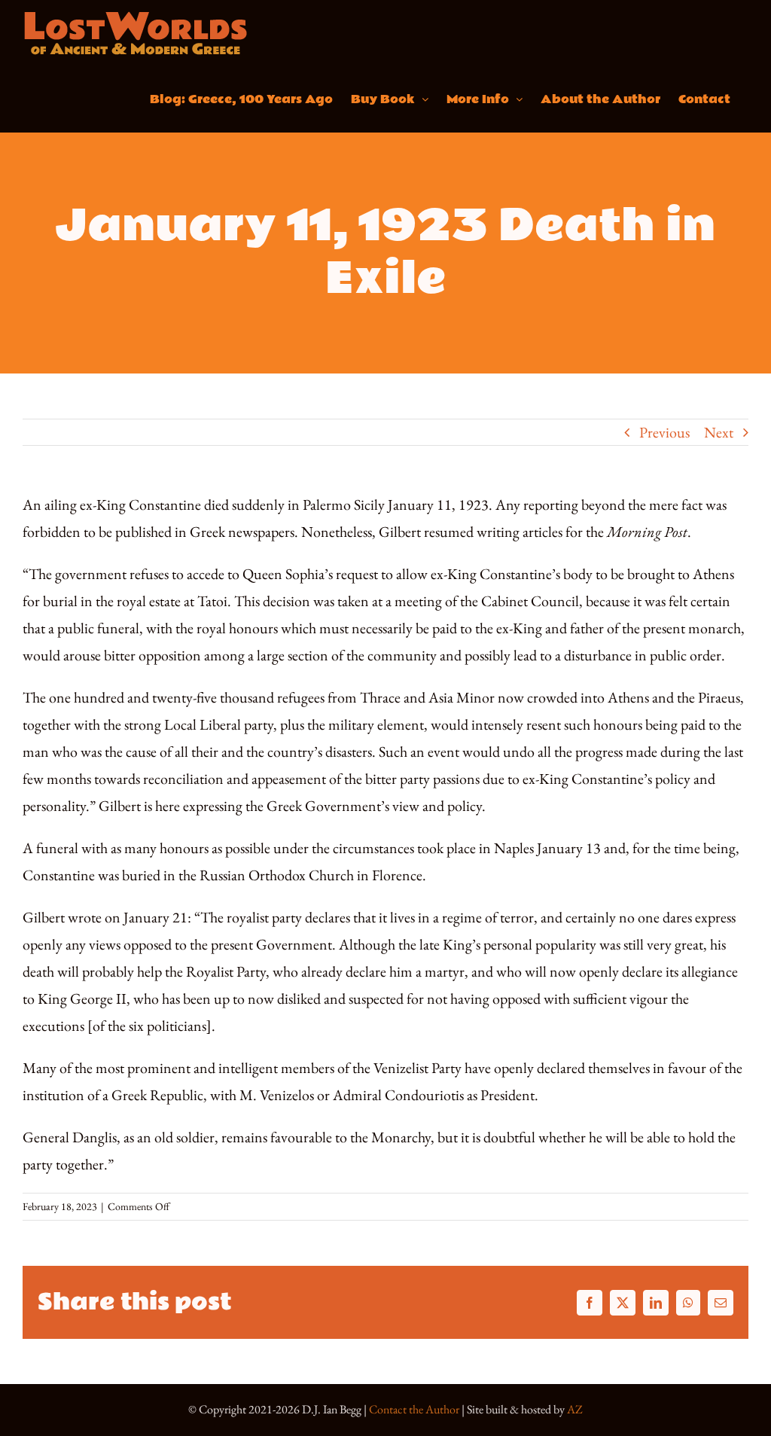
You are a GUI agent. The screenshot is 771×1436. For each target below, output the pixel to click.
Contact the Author (414, 1409)
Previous (664, 432)
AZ (575, 1409)
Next (718, 432)
